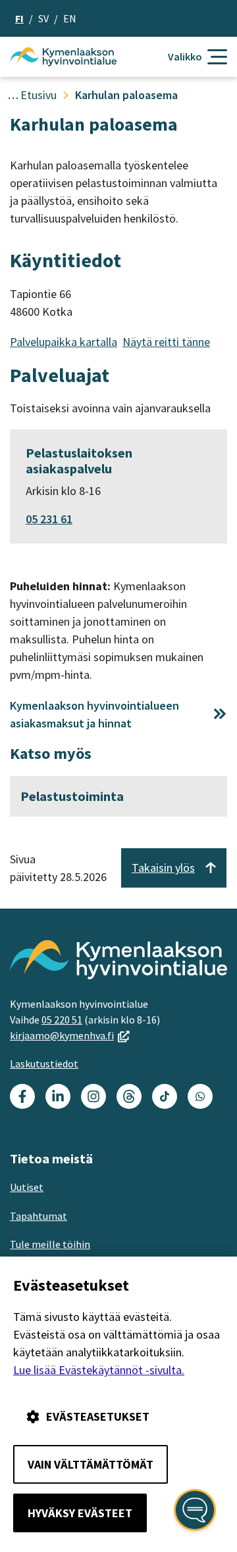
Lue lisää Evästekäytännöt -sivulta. (98, 1369)
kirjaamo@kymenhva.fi (70, 1035)
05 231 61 (49, 519)
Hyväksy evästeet (80, 1512)
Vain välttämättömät (90, 1464)
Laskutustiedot (44, 1063)
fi (19, 18)
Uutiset (26, 1187)
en (69, 18)
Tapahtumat (38, 1215)
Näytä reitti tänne (166, 341)
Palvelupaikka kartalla (63, 341)
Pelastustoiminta (72, 796)
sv (43, 18)
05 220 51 (61, 1019)
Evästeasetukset (97, 1416)
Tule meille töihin (50, 1244)
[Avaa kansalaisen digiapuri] (195, 1510)
